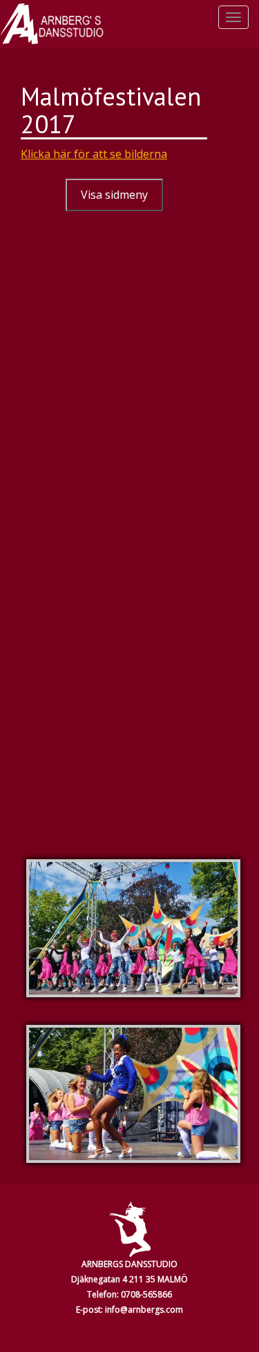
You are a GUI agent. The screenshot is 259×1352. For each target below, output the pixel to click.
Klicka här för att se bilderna (94, 153)
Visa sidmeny (114, 194)
